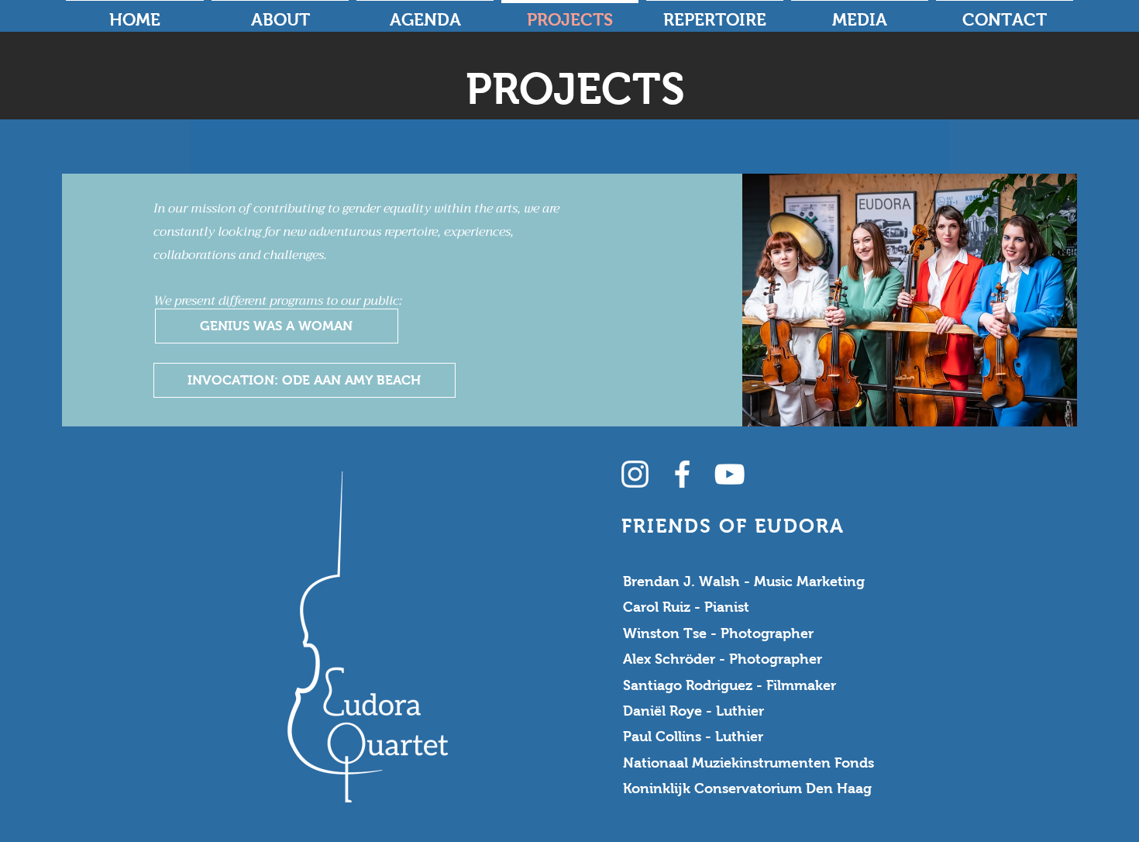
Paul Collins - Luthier (693, 736)
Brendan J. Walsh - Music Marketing (744, 581)
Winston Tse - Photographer (718, 633)
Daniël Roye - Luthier (693, 711)
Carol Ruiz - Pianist (686, 607)
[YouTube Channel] (729, 474)
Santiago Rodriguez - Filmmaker (729, 685)
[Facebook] (682, 474)
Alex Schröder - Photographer (722, 659)
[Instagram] (635, 474)
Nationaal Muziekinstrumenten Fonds (748, 763)
